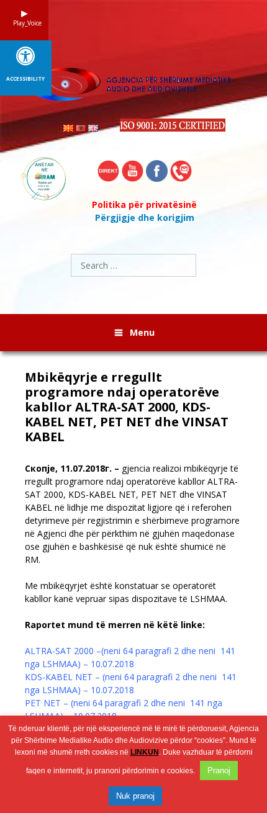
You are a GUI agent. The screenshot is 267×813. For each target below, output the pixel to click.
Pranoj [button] (218, 770)
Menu (142, 332)
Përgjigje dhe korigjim (144, 217)
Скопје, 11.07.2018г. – (72, 468)
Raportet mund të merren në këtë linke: (115, 625)
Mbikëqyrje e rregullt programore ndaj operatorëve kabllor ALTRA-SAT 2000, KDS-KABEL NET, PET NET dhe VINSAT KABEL (127, 407)
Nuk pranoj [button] (135, 796)
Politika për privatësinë (144, 204)
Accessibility (25, 79)
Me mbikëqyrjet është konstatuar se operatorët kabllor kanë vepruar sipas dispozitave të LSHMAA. (126, 592)
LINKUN (144, 752)
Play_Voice (24, 23)
